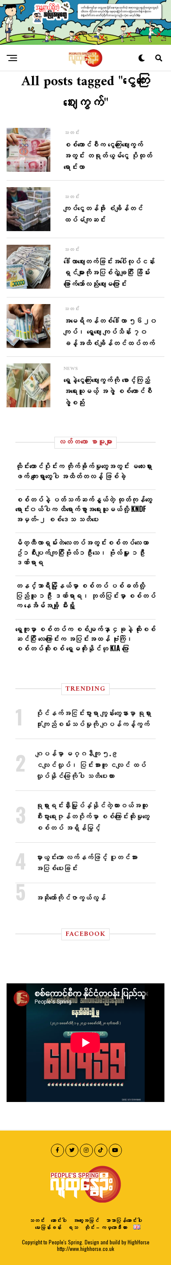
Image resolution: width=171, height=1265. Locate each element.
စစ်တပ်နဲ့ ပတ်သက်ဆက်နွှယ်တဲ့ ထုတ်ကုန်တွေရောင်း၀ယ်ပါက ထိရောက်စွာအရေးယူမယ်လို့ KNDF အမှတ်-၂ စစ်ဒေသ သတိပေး (83, 509)
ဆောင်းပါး (59, 1220)
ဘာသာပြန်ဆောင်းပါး (123, 1220)
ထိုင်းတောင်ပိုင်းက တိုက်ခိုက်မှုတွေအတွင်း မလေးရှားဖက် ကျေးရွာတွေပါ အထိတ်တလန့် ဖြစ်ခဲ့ (83, 470)
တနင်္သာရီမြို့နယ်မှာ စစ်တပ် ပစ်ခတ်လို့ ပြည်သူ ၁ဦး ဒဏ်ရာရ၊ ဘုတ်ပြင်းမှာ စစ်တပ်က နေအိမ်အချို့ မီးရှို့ (85, 595)
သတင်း (37, 1220)
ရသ (73, 1227)
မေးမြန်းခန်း (48, 1227)
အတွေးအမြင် (86, 1220)
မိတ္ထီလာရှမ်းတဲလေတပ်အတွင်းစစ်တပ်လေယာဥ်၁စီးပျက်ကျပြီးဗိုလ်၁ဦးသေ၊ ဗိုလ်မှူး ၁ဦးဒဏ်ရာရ (82, 552)
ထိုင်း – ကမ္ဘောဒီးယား (105, 1227)
